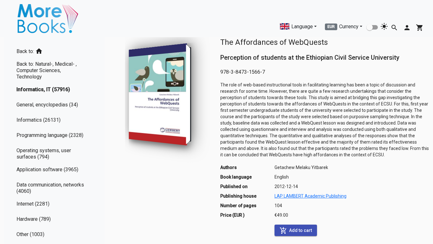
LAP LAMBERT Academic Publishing (310, 196)
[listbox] (54, 141)
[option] (54, 50)
